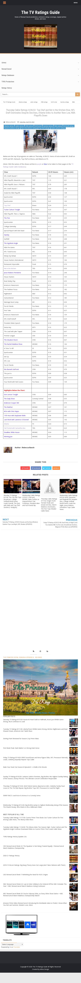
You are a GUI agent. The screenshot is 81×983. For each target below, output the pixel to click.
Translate (17, 947)
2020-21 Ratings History (11, 856)
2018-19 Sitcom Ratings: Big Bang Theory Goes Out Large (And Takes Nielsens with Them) (34, 865)
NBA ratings (58, 126)
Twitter (47, 468)
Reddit (26, 468)
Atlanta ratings (9, 126)
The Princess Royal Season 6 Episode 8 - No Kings (22, 657)
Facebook (36, 468)
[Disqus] (40, 561)
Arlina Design (44, 969)
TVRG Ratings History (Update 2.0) (14, 837)
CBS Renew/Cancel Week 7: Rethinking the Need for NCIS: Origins (25, 875)
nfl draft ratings (69, 126)
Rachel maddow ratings (11, 128)
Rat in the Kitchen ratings (29, 128)
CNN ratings (29, 126)
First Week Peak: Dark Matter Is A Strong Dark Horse (21, 748)
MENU (76, 3)
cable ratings (20, 126)
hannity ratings (48, 126)
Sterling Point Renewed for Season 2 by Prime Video (21, 739)
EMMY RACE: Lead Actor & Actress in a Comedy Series (21, 796)
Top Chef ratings (44, 128)
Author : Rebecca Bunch (24, 447)
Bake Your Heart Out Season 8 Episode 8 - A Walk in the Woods (25, 767)
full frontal (38, 126)
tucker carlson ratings (58, 128)
